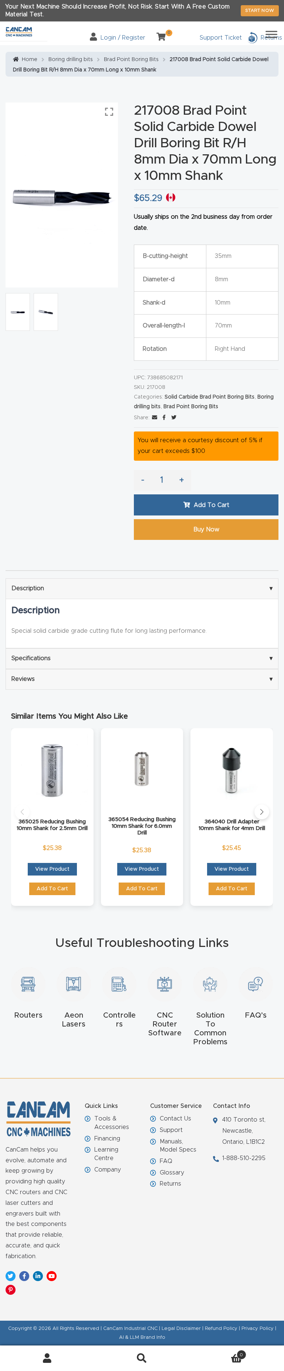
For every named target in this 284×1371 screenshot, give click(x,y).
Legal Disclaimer (181, 1328)
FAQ (166, 1161)
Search (142, 1358)
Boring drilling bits (70, 59)
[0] (158, 38)
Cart (216, 1352)
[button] (22, 811)
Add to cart (211, 505)
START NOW (259, 10)
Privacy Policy (257, 1328)
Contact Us (175, 1119)
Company (107, 1170)
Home (29, 59)
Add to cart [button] (52, 888)
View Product (52, 869)
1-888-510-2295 (244, 1158)
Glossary (172, 1173)
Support (171, 1130)
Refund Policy (221, 1328)
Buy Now (206, 529)
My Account (47, 1358)
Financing (107, 1139)
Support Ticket (221, 38)
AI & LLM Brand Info (142, 1337)
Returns (170, 1184)
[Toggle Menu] (271, 34)
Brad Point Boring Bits (131, 59)
